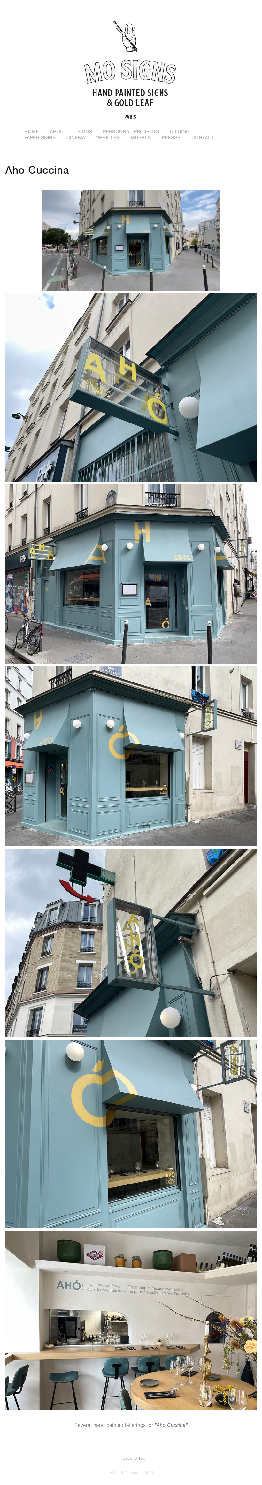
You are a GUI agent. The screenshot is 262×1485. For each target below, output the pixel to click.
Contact (202, 138)
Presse (171, 138)
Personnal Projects (131, 131)
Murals (141, 138)
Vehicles (108, 138)
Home (31, 131)
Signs (84, 131)
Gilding (179, 131)
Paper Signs (40, 138)
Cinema (75, 138)
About (58, 131)
